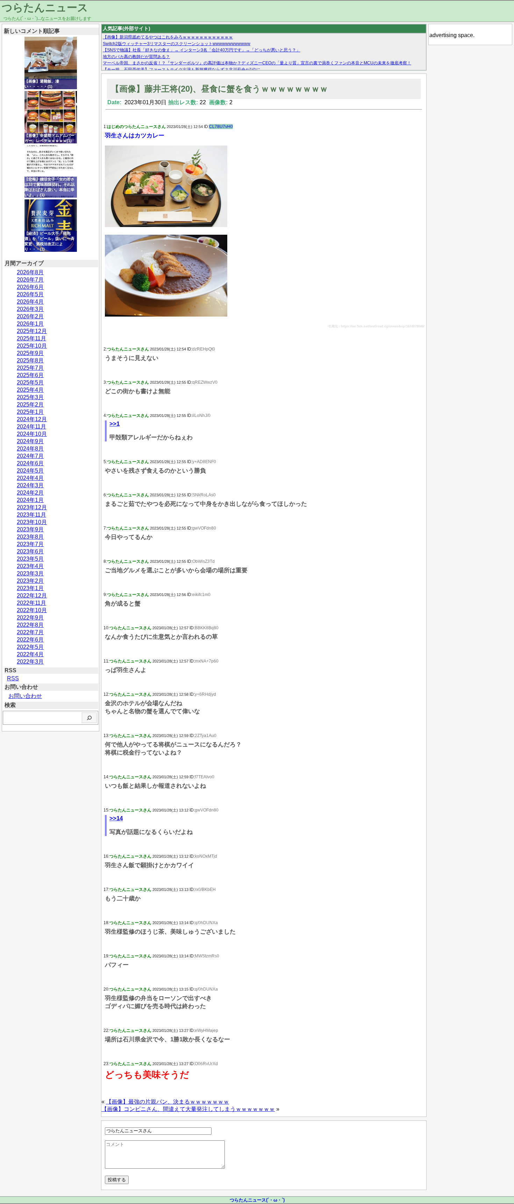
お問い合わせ (25, 696)
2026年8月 (30, 272)
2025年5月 (30, 382)
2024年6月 (30, 463)
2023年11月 (31, 515)
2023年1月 (30, 588)
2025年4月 (30, 390)
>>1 (114, 423)
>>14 (116, 818)
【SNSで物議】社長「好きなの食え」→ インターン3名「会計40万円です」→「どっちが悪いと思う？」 (201, 50)
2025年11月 (31, 338)
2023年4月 (30, 566)
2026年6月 (30, 287)
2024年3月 (30, 485)
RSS (13, 678)
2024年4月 (30, 478)
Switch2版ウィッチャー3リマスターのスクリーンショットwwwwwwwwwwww (176, 43)
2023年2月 (30, 581)
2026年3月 (30, 309)
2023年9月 (30, 529)
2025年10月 (32, 346)
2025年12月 (32, 331)
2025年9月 (30, 353)
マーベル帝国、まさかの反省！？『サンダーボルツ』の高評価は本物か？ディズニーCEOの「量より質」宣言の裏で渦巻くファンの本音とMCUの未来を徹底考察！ (257, 63)
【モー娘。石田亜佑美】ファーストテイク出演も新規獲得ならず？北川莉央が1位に (181, 69)
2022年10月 (32, 610)
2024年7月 (30, 456)
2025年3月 (30, 397)
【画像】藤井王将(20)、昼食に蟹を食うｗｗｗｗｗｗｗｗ (219, 88)
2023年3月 (30, 573)
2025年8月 (30, 360)
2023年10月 (32, 522)
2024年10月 (32, 434)
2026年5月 (30, 294)
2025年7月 (30, 368)
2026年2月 (30, 316)
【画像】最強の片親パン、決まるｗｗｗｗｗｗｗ (167, 1102)
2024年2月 (30, 493)
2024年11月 (31, 427)
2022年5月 (30, 647)
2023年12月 (32, 507)
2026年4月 (30, 302)
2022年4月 (30, 654)
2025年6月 (30, 375)
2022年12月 (32, 596)
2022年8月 (30, 625)
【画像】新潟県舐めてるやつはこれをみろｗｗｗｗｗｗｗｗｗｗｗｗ (168, 37)
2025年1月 (30, 412)
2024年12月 (32, 419)
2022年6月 (30, 640)
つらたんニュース (45, 7)
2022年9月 (30, 618)
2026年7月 (30, 280)
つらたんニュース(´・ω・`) (257, 1200)
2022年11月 (31, 603)
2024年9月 (30, 441)
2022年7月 (30, 632)
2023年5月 (30, 559)
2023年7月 (30, 544)
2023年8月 (30, 537)
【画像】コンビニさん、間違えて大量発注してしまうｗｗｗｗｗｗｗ (188, 1109)
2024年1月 (30, 500)
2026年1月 (30, 324)
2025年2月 (30, 405)
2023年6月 (30, 551)
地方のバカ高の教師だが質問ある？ (136, 56)
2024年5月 (30, 471)
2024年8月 (30, 449)
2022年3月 (30, 662)
